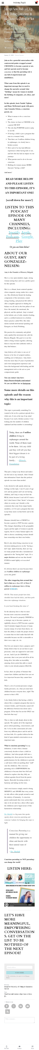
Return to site (9, 1002)
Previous (6, 985)
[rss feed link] (7, 1011)
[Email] (27, 1006)
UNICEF (13, 589)
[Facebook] (6, 1006)
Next (5, 992)
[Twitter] (13, 1006)
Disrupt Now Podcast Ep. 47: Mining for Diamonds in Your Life (18, 988)
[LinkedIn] (20, 1006)
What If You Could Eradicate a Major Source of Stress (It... (18, 995)
